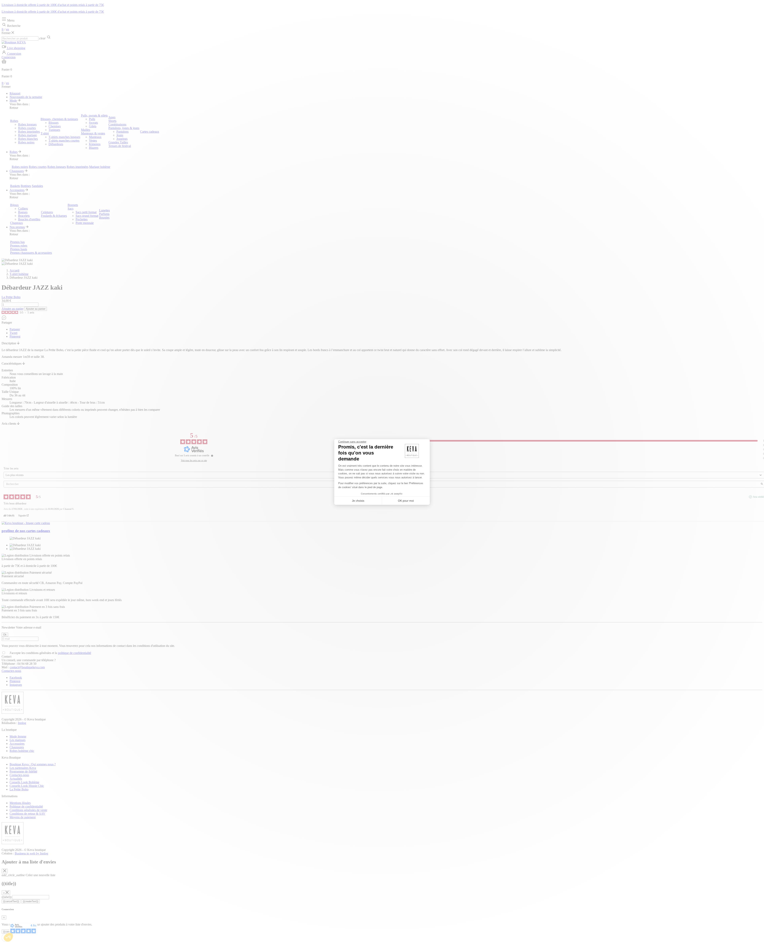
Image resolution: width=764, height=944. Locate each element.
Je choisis (358, 500)
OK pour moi (406, 500)
